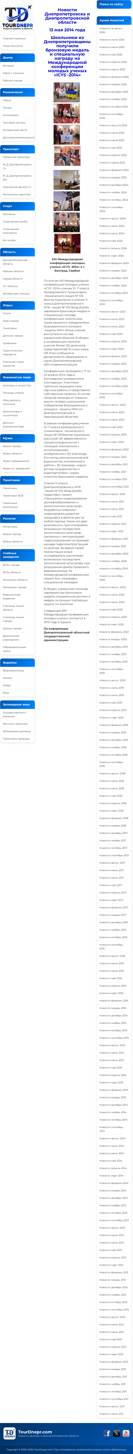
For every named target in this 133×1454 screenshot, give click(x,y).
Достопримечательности (19, 137)
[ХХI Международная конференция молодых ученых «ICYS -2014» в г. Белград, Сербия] (66, 101)
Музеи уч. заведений (16, 468)
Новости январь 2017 (112, 914)
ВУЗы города (11, 564)
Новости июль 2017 (111, 870)
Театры (7, 107)
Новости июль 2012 (111, 1324)
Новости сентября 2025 (111, 116)
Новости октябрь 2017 (113, 847)
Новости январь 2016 (112, 1008)
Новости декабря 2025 (113, 91)
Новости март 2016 (111, 993)
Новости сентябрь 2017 (114, 855)
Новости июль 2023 (111, 319)
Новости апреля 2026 (113, 62)
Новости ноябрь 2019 (112, 654)
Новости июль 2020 (112, 594)
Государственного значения (14, 714)
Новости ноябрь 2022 (113, 378)
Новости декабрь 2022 (113, 371)
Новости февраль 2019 (113, 725)
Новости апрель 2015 (112, 1075)
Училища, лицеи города (13, 619)
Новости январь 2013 (112, 1279)
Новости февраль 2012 (113, 1361)
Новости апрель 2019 (112, 710)
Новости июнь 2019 (111, 695)
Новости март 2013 (111, 1265)
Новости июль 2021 (111, 501)
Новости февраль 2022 (114, 449)
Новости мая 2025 (110, 147)
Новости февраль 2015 (113, 1089)
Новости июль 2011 (111, 1413)
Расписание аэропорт (17, 194)
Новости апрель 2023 (113, 341)
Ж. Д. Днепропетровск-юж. (17, 177)
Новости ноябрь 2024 (113, 192)
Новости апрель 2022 (113, 434)
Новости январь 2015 (112, 1097)
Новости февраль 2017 (113, 907)
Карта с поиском (13, 73)
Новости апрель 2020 (113, 617)
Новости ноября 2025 (113, 99)
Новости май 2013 (110, 1250)
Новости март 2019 (111, 717)
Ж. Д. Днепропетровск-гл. (17, 166)
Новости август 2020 (112, 587)
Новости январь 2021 (112, 546)
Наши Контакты (13, 45)
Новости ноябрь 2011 (112, 1384)
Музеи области (12, 453)
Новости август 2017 (112, 862)
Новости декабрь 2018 (113, 739)
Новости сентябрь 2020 (111, 577)
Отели (7, 313)
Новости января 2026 (113, 84)
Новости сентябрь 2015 (114, 1037)
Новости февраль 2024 (114, 263)
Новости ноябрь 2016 (112, 929)
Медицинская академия (11, 596)
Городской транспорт (16, 157)
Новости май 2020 (111, 609)
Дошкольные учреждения (11, 637)
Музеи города (12, 446)
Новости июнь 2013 (111, 1242)
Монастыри (10, 526)
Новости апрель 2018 (112, 803)
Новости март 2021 (111, 531)
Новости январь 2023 (113, 363)
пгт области (10, 286)
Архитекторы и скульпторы (12, 413)
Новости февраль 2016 (113, 1000)
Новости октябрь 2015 (113, 1030)
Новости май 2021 (110, 516)
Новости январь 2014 (112, 1190)
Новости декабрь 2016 (113, 922)
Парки (7, 100)
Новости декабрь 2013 (113, 1198)
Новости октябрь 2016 (113, 937)
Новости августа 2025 (113, 125)
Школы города (12, 628)
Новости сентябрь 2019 (111, 671)
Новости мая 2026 (110, 54)
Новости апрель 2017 (112, 892)
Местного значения (15, 723)
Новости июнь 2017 (111, 877)
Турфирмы (9, 343)
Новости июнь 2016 (111, 970)
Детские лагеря (13, 335)
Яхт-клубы (9, 240)
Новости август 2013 (112, 1227)
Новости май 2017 (110, 885)
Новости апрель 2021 (112, 523)
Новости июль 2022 (111, 412)
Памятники (10, 488)
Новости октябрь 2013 (113, 1212)
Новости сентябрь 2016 (111, 946)
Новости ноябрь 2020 (113, 561)
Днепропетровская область (15, 261)
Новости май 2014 (110, 1160)
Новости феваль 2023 (113, 356)
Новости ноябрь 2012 (112, 1294)
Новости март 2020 (111, 624)
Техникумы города (14, 587)
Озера (7, 685)
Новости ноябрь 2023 (113, 285)
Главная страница (14, 38)
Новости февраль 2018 (113, 818)
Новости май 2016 (110, 978)
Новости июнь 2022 (111, 419)
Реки (6, 692)
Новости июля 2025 (111, 132)
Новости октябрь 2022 (113, 386)
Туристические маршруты (12, 352)
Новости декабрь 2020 (113, 553)
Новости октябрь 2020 (113, 568)
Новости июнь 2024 (112, 233)
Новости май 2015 (110, 1067)
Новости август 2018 (112, 773)
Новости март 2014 (111, 1175)
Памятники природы (16, 738)
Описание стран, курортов (13, 363)
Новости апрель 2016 (112, 985)
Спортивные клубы (15, 221)
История (8, 65)
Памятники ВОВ (13, 495)
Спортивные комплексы (11, 230)
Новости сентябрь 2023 (111, 302)
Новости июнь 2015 (111, 1060)
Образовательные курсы (14, 649)
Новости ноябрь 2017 (112, 840)
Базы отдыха (11, 320)
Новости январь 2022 (113, 456)
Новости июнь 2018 (111, 788)
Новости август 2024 (112, 218)
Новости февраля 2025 (114, 170)
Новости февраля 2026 (114, 76)
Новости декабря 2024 (113, 184)
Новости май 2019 (110, 702)
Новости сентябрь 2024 (111, 209)
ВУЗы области (12, 572)
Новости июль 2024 (112, 225)
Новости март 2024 (111, 255)
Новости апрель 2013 (112, 1257)
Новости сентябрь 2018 (111, 764)
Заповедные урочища (17, 731)
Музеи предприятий (16, 461)
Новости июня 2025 (111, 140)
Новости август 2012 (112, 1317)
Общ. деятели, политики (12, 402)
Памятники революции (10, 505)
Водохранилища (13, 670)
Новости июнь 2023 (111, 326)
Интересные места (15, 130)
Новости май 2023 (111, 333)
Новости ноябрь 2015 (112, 1022)
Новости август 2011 (112, 1406)
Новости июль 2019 (111, 687)
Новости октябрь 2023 (113, 292)
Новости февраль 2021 (113, 538)
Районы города (12, 80)
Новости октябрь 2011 (113, 1391)
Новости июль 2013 (111, 1235)
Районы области (13, 271)
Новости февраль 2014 (113, 1183)
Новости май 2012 (110, 1339)
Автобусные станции (16, 293)
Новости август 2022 (112, 404)
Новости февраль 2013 (113, 1272)
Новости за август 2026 (111, 30)
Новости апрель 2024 (113, 248)
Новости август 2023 (112, 311)
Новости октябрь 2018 (113, 754)
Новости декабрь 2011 (113, 1376)
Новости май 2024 (111, 240)
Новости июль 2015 (111, 1052)
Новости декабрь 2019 (113, 646)
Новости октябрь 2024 (113, 199)
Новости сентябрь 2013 (114, 1220)
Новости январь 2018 (112, 825)
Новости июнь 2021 (111, 509)
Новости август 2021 (112, 494)
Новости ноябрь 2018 (112, 747)
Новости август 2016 (112, 956)
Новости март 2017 (111, 900)
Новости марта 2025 (112, 162)
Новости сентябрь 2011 (113, 1399)
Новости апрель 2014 (112, 1168)
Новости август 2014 (112, 1138)
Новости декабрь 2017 (113, 833)
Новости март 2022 (111, 442)
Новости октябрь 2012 (113, 1302)
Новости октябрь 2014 (113, 1119)
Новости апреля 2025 (113, 155)
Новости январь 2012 (112, 1369)
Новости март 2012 (111, 1354)
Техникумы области (15, 579)
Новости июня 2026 (112, 47)
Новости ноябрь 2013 (112, 1205)
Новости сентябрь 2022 (111, 395)
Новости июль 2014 (111, 1145)
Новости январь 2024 (113, 270)
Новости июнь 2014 (111, 1153)
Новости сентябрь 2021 (114, 486)
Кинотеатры (10, 115)
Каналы (7, 677)
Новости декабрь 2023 (113, 278)
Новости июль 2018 (111, 780)
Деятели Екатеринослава (13, 424)
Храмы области (12, 541)
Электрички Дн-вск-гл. (17, 187)
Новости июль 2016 (111, 963)
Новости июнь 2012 (111, 1332)
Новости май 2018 (110, 795)
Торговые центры (14, 122)
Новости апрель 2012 (112, 1346)
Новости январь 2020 (113, 639)
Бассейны (9, 214)
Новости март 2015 (111, 1082)
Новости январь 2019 (112, 732)
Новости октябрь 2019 (113, 661)
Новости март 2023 (111, 348)
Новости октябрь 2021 (113, 479)
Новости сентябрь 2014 (111, 1129)
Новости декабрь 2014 (113, 1104)
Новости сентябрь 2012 (114, 1309)
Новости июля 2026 (112, 39)
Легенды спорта (13, 392)
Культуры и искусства (17, 385)
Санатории (10, 328)
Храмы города (12, 534)
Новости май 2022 (111, 427)
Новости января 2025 (113, 177)
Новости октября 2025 (113, 106)
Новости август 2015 (112, 1045)
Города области (13, 278)
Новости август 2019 (112, 680)
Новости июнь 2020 (112, 602)
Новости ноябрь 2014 (112, 1112)
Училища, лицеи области (13, 607)
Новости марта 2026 (112, 69)
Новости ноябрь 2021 (112, 471)
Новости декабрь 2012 (113, 1287)
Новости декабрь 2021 (113, 464)
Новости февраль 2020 (114, 631)
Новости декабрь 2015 (113, 1015)
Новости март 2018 (111, 810)
